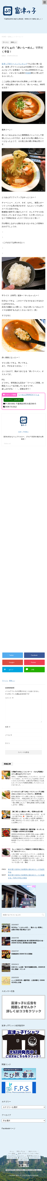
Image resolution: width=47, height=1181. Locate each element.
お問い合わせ (23, 1160)
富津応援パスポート (33, 1156)
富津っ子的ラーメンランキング (14, 64)
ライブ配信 (11, 1153)
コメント (9, 698)
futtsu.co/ (7, 443)
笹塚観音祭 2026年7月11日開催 (21, 954)
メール (8, 735)
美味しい (12, 681)
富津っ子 (19, 11)
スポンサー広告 (12, 1158)
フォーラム (23, 1158)
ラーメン (5, 681)
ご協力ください (32, 1151)
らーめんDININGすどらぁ (28, 395)
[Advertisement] (23, 27)
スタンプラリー (34, 1158)
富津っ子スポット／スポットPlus (28, 1153)
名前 (7, 727)
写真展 (28, 73)
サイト (7, 743)
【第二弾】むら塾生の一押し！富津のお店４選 (27, 811)
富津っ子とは (21, 1151)
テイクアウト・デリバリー (16, 1156)
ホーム (12, 1151)
